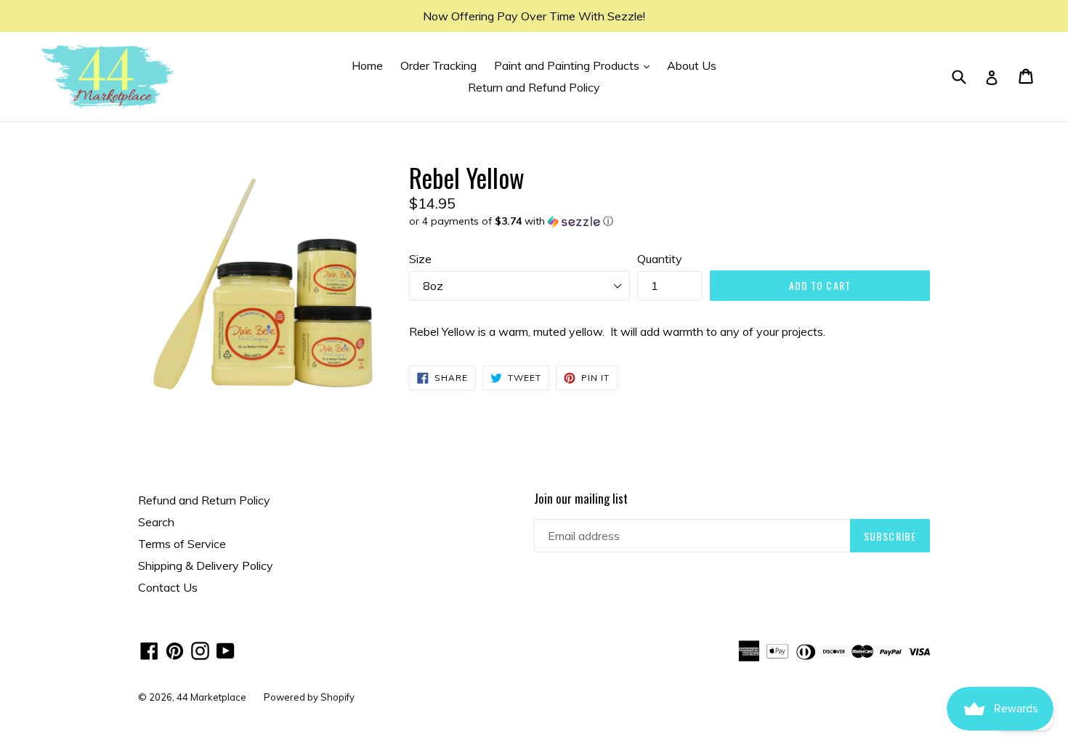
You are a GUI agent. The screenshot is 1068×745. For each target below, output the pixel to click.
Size (420, 258)
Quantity (659, 258)
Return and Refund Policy (534, 87)
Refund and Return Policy (204, 500)
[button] (669, 221)
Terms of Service (182, 543)
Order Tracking (438, 65)
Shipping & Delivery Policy (205, 565)
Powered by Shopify (309, 697)
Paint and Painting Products (575, 65)
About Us (691, 65)
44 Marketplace (211, 697)
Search (156, 522)
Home (367, 65)
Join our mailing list (581, 498)
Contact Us (168, 587)
